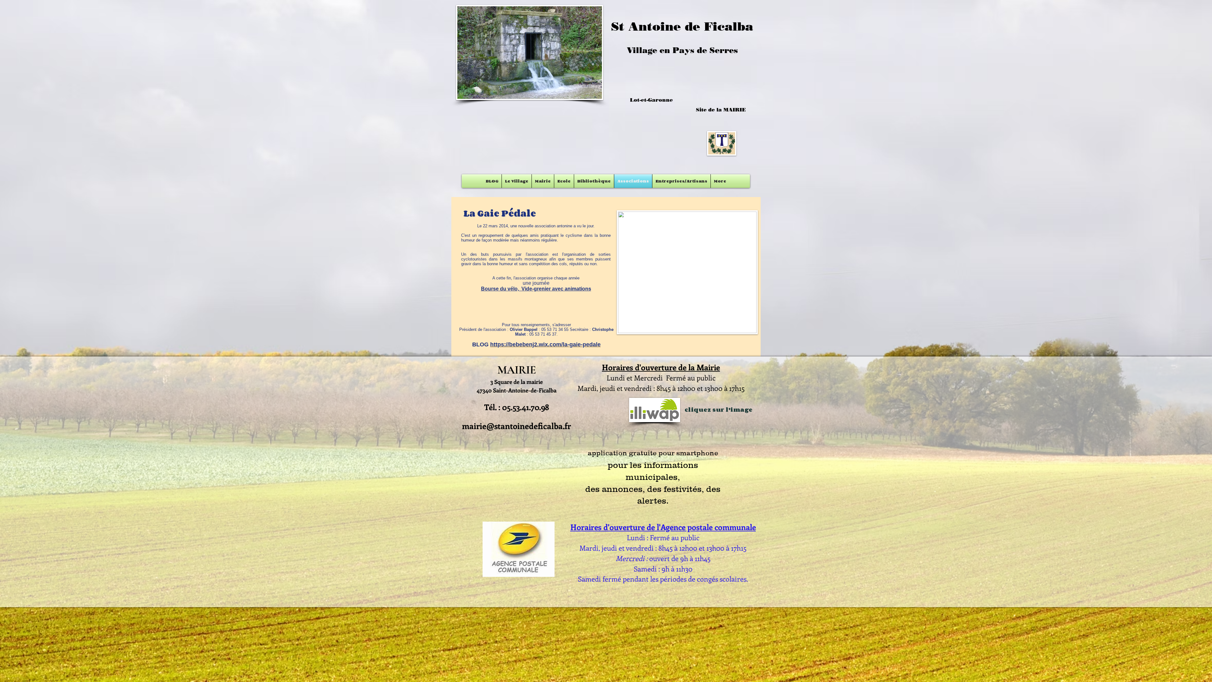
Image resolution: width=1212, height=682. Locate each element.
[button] (529, 52)
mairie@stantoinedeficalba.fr (516, 425)
